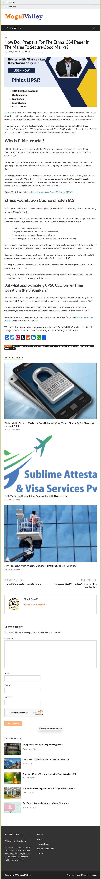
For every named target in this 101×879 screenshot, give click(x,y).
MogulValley (21, 841)
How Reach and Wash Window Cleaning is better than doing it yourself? (40, 565)
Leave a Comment (36, 52)
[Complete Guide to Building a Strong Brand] (12, 745)
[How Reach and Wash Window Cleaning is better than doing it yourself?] (50, 534)
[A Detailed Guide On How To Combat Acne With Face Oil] (12, 774)
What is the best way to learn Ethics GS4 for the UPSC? (47, 192)
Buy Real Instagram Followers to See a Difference (46, 803)
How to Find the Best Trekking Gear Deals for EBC (46, 759)
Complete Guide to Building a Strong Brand (43, 744)
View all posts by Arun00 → (35, 604)
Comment (10, 638)
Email (8, 685)
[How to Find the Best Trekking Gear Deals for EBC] (12, 759)
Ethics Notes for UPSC (69, 346)
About (40, 839)
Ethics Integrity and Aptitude (46, 346)
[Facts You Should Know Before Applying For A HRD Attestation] (50, 464)
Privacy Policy (43, 844)
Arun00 (24, 52)
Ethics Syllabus (87, 346)
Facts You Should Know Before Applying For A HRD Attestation (36, 496)
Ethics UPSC (10, 348)
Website (8, 697)
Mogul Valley (25, 875)
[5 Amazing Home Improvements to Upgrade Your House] (12, 788)
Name (7, 673)
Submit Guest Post (45, 848)
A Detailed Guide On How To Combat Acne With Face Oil (49, 773)
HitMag (93, 875)
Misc (6, 38)
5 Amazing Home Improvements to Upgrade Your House (49, 788)
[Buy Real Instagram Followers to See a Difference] (12, 803)
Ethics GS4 (9, 112)
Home (40, 834)
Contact (40, 853)
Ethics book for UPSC (22, 346)
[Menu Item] (95, 7)
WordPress (81, 875)
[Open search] (94, 28)
